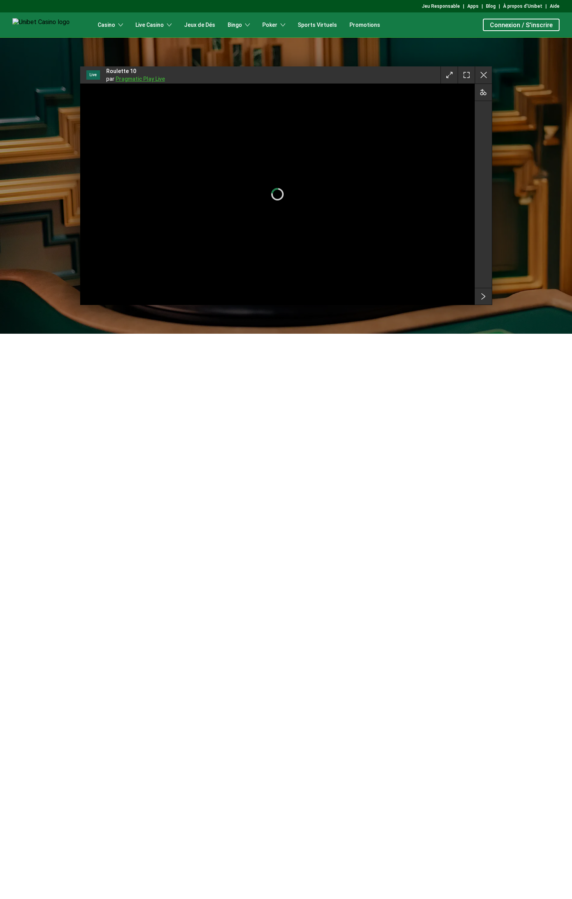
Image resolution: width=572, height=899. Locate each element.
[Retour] (483, 75)
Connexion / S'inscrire (521, 25)
